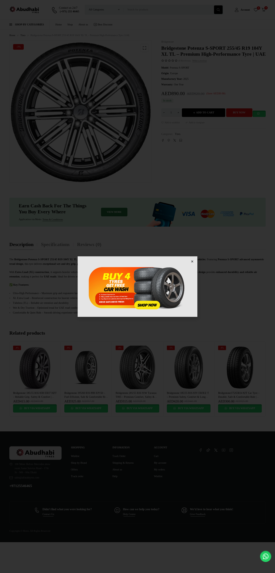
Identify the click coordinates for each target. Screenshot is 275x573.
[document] (137, 286)
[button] (265, 556)
